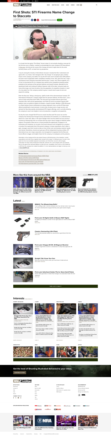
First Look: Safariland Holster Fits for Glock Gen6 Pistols (54, 272)
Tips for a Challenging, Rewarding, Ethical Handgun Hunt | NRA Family (23, 324)
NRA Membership (81, 386)
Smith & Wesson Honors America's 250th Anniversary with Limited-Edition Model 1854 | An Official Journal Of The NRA (65, 329)
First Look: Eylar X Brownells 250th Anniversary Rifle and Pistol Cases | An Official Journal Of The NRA (65, 335)
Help (14, 392)
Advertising (15, 386)
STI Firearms (39, 151)
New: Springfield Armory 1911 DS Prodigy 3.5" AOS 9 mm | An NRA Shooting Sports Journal (66, 190)
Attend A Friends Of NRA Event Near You (87, 428)
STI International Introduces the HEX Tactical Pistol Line (34, 160)
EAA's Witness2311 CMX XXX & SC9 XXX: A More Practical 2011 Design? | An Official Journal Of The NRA (22, 191)
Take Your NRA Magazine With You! (22, 428)
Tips (38, 209)
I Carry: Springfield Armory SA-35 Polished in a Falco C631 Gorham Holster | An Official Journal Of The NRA (44, 318)
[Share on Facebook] (32, 19)
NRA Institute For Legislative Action (63, 390)
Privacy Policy (15, 434)
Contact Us (15, 388)
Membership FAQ (81, 390)
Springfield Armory (40, 321)
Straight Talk (17, 319)
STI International (33, 151)
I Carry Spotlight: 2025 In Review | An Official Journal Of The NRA (43, 325)
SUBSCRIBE (20, 372)
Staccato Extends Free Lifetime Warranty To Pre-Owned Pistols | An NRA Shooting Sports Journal (87, 190)
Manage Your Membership (83, 392)
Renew (24, 1)
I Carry (37, 302)
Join (21, 1)
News (48, 5)
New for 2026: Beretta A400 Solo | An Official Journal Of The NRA (65, 324)
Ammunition (16, 345)
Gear (67, 5)
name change (51, 151)
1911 (44, 151)
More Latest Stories (61, 286)
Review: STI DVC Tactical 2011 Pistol (29, 158)
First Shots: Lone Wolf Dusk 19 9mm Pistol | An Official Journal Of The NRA (88, 335)
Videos (73, 5)
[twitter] (35, 19)
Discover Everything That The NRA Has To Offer (65, 428)
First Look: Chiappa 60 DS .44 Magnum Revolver (51, 245)
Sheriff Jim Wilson (41, 261)
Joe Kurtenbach (58, 151)
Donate (28, 1)
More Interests (28, 299)
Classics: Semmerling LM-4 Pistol (46, 231)
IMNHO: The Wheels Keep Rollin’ (46, 204)
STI (42, 151)
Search (14, 393)
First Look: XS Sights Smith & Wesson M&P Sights (52, 218)
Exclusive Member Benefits (83, 388)
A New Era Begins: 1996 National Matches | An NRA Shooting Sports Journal (44, 190)
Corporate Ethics (29, 434)
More (23, 201)
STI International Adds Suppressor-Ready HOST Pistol (34, 156)
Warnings (36, 434)
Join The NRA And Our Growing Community (44, 428)
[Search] (96, 5)
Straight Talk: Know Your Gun (45, 258)
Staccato (22, 67)
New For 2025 (55, 5)
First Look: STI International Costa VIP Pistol (31, 162)
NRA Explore (59, 392)
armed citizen (23, 319)
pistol (47, 151)
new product (72, 321)
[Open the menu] (81, 4)
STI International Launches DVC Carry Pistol (31, 163)
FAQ (14, 390)
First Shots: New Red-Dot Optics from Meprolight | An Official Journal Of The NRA (87, 330)
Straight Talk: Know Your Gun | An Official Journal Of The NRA (23, 317)
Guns (62, 5)
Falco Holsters (47, 321)
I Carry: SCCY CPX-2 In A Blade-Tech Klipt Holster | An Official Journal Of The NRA (44, 333)
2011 (28, 151)
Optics (38, 222)
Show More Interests (62, 359)
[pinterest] (37, 19)
